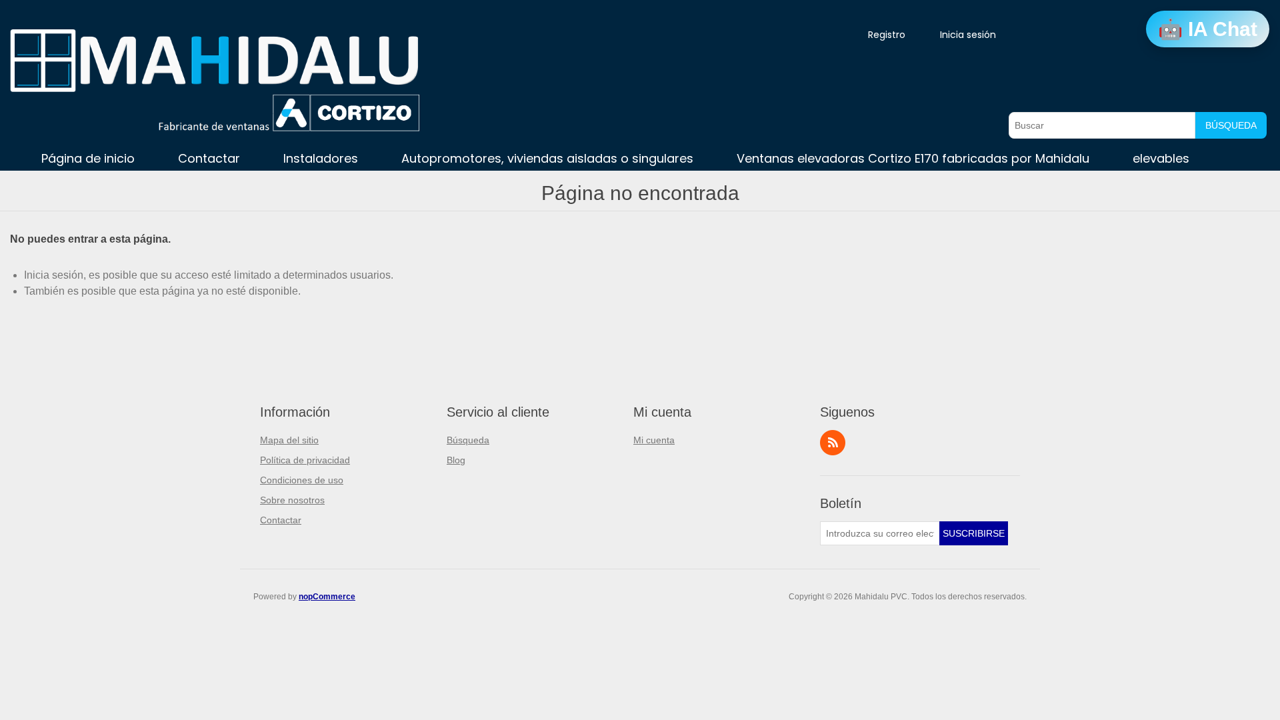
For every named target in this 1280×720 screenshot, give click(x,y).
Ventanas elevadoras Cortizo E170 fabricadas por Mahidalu (913, 158)
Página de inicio (88, 158)
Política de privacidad (305, 460)
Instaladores (320, 158)
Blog (456, 460)
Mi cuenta (654, 440)
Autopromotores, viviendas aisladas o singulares (547, 158)
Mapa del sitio (289, 440)
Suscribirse (974, 533)
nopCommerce (327, 596)
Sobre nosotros (292, 500)
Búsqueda (1231, 125)
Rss (832, 442)
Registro (886, 34)
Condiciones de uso (301, 480)
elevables (1161, 158)
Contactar (209, 158)
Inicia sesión (968, 34)
